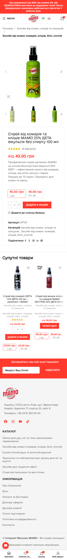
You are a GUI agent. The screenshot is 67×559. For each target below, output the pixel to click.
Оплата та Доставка (15, 497)
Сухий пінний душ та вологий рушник (26, 452)
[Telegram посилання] (42, 241)
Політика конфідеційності (19, 519)
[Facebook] (5, 421)
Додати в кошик (37, 205)
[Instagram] (13, 421)
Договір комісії (11, 508)
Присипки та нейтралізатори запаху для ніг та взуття (32, 460)
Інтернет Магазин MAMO (21, 538)
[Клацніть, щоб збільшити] (8, 96)
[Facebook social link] (25, 241)
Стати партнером (13, 513)
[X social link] (29, 241)
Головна (7, 28)
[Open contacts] (5, 545)
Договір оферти (12, 502)
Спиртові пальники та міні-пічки (23, 472)
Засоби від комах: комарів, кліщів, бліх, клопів (32, 35)
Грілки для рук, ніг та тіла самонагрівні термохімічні (27, 440)
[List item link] (33, 413)
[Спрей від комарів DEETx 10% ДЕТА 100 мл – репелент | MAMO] (17, 278)
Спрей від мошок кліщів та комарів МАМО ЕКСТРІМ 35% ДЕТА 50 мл (49, 299)
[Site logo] (33, 18)
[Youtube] (20, 421)
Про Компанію (11, 485)
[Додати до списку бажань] (28, 268)
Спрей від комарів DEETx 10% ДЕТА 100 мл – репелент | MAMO (17, 299)
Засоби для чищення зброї (19, 466)
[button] (5, 71)
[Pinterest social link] (33, 241)
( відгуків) (29, 148)
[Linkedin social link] (38, 241)
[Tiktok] (27, 421)
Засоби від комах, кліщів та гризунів (40, 28)
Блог (5, 491)
